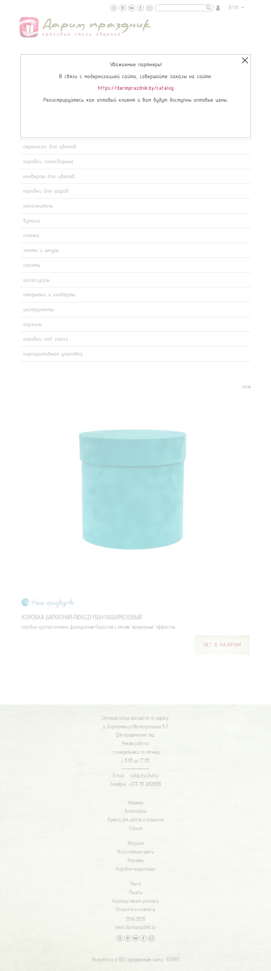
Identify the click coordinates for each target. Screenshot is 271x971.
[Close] (245, 60)
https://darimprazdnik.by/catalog (136, 88)
